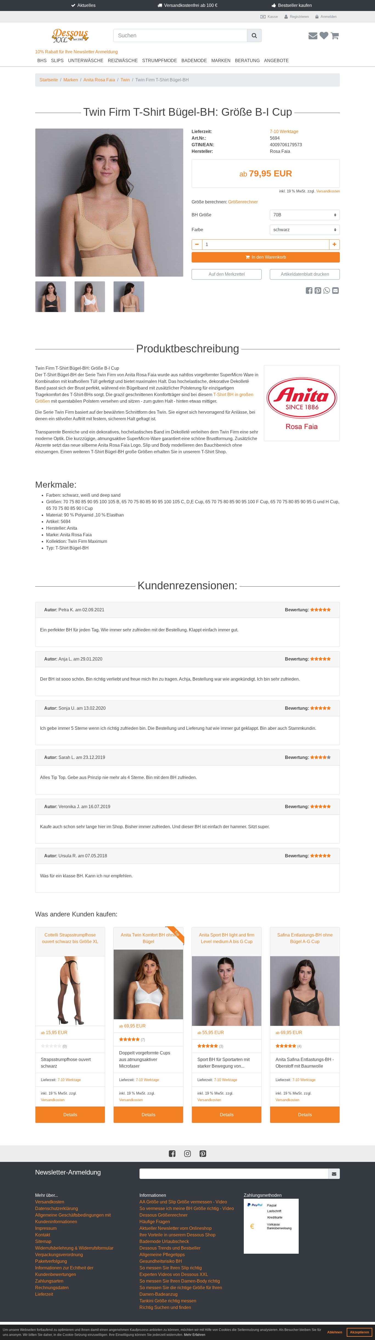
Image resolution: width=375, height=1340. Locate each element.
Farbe (197, 229)
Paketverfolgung (51, 1261)
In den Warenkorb (268, 257)
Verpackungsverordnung (59, 1254)
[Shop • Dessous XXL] (70, 36)
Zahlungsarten (49, 1281)
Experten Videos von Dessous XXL (173, 1274)
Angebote (276, 60)
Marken (221, 60)
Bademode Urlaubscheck (164, 1241)
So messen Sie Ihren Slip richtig (170, 1268)
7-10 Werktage (284, 131)
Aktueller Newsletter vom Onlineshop (175, 1228)
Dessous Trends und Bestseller (169, 1248)
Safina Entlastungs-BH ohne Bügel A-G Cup (305, 938)
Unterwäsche (85, 60)
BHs (42, 60)
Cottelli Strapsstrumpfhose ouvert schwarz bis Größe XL (70, 938)
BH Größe (201, 214)
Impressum (46, 1228)
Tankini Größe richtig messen (167, 1300)
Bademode (194, 60)
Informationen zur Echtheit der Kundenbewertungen (64, 1271)
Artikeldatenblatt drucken (305, 274)
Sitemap (43, 1241)
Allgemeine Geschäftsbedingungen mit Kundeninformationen (73, 1218)
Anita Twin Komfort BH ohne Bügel (148, 938)
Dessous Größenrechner (163, 1215)
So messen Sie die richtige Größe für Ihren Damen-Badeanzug (180, 1291)
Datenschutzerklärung (56, 1208)
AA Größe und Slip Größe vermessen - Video (183, 1202)
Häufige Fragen (154, 1221)
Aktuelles (86, 5)
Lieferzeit (44, 1294)
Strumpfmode (159, 60)
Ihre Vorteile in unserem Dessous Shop (177, 1235)
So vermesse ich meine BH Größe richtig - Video (186, 1208)
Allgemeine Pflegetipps (162, 1254)
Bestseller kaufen (295, 5)
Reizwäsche (123, 60)
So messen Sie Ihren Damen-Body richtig (179, 1281)
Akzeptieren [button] (359, 1332)
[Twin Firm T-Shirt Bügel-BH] (109, 202)
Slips (57, 60)
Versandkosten (328, 191)
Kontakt (42, 1235)
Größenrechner (243, 202)
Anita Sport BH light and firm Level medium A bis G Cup (226, 938)
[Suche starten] (254, 35)
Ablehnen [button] (334, 1332)
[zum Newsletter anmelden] (334, 1173)
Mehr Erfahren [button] (194, 1335)
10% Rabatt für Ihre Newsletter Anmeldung (76, 51)
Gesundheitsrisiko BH (160, 1261)
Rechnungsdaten (52, 1287)
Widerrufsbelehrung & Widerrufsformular (74, 1248)
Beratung (247, 60)
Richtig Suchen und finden (165, 1307)
